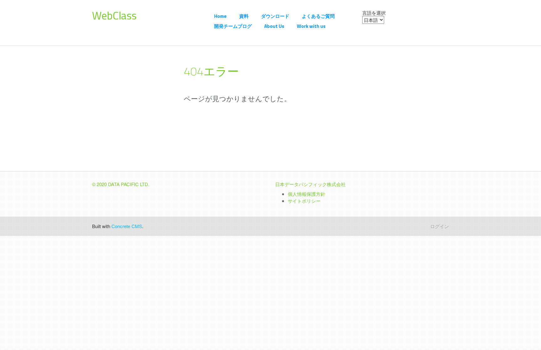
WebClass (114, 15)
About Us (274, 26)
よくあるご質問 (318, 16)
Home (220, 16)
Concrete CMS (126, 226)
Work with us (311, 26)
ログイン (439, 226)
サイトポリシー (304, 200)
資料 (244, 16)
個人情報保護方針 (306, 194)
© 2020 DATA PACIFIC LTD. (120, 184)
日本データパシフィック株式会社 (310, 184)
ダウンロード (275, 16)
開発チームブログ (233, 26)
